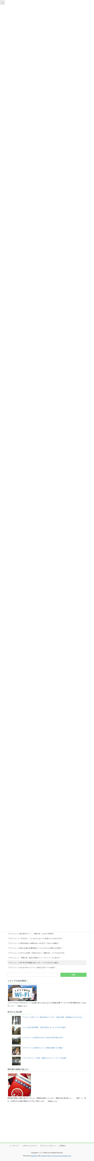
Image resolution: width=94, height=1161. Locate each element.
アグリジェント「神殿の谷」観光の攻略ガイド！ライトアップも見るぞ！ (34, 958)
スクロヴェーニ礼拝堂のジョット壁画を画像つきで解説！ (43, 1048)
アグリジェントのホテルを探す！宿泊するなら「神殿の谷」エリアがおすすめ (36, 953)
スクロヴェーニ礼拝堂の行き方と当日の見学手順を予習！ (43, 1037)
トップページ (14, 1146)
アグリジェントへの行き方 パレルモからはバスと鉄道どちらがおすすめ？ (35, 938)
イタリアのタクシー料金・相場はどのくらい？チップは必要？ (44, 1058)
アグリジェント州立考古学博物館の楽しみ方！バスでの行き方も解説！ (34, 963)
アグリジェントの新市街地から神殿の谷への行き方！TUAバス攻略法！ (34, 943)
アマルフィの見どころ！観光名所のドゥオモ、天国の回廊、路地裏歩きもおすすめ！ (52, 1017)
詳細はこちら (22, 1006)
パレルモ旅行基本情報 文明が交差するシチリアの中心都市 (44, 1027)
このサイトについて (29, 1146)
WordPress (34, 1156)
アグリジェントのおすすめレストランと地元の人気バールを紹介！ (32, 967)
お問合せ (62, 1146)
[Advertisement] (47, 1122)
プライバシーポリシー (48, 1146)
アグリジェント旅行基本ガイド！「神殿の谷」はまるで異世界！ (31, 934)
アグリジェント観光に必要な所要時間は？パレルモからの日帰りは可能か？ (35, 948)
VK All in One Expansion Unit (62, 1156)
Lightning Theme (46, 1156)
